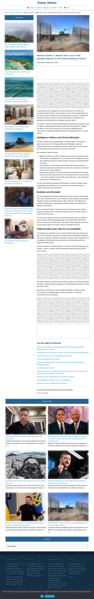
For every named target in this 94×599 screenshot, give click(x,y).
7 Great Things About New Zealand (48, 359)
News (32, 7)
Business (39, 7)
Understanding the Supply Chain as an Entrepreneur (54, 380)
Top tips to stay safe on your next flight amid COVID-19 (54, 356)
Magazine (46, 7)
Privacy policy (50, 596)
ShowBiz (54, 7)
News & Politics (16, 12)
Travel (61, 7)
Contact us (72, 577)
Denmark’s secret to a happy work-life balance (52, 383)
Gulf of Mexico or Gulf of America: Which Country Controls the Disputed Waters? (63, 352)
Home (7, 12)
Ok (42, 596)
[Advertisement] (63, 95)
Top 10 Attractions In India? (45, 368)
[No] (92, 594)
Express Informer (47, 2)
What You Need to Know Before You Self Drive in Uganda (55, 377)
